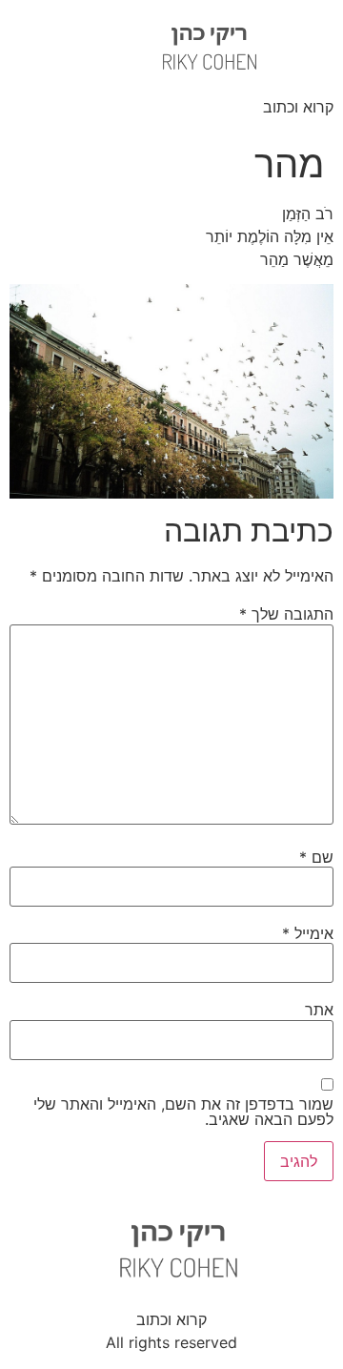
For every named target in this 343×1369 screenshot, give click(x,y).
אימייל (307, 933)
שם (316, 857)
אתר (319, 1009)
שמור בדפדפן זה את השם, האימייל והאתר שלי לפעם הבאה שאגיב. (183, 1111)
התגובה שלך (286, 614)
